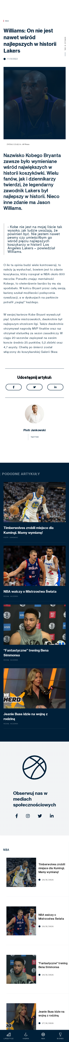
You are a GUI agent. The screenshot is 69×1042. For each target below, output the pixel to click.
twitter (35, 437)
